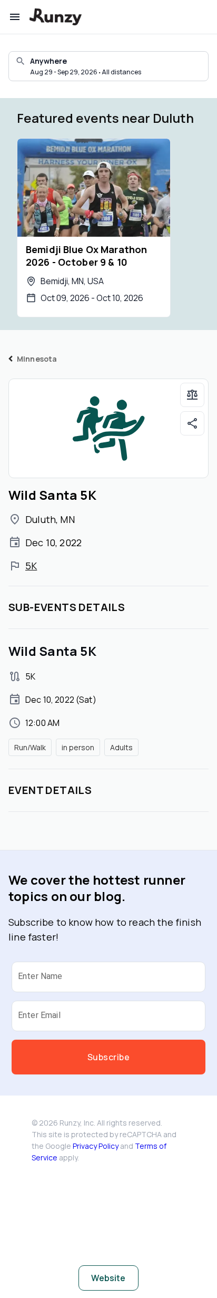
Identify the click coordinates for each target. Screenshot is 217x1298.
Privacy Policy (96, 1146)
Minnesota (37, 359)
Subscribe (108, 1057)
